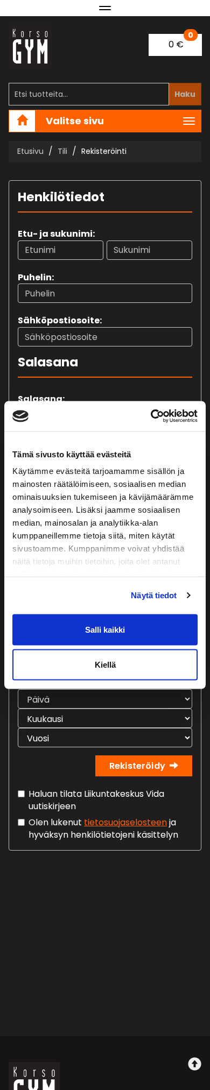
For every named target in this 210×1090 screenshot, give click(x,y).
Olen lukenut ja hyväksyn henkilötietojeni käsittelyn (103, 828)
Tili (62, 151)
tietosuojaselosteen (125, 822)
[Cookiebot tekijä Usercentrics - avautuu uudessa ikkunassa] (151, 416)
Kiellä (105, 664)
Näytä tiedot (154, 595)
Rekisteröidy (137, 766)
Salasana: (41, 399)
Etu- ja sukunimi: (56, 234)
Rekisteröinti (104, 151)
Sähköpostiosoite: (60, 320)
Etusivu (30, 151)
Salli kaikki (105, 629)
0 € (181, 42)
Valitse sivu (75, 121)
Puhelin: (36, 277)
